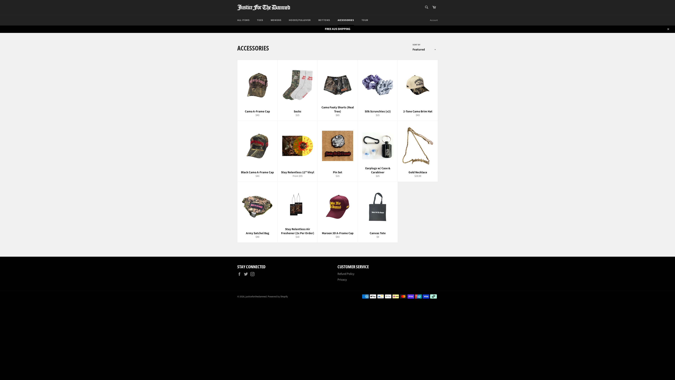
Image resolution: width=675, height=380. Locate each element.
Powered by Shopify (278, 296)
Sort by (416, 44)
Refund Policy (346, 274)
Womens (276, 20)
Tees (260, 20)
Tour (365, 20)
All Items (243, 20)
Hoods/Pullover (300, 20)
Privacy (342, 280)
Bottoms (324, 20)
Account (434, 20)
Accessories (346, 20)
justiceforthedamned (256, 296)
